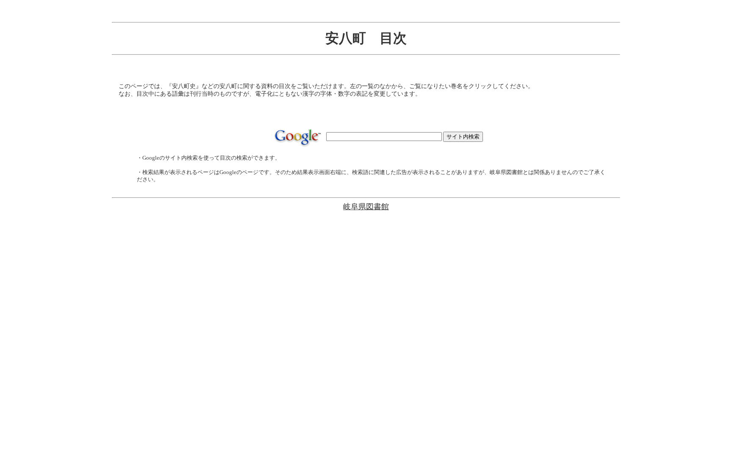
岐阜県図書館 (366, 206)
